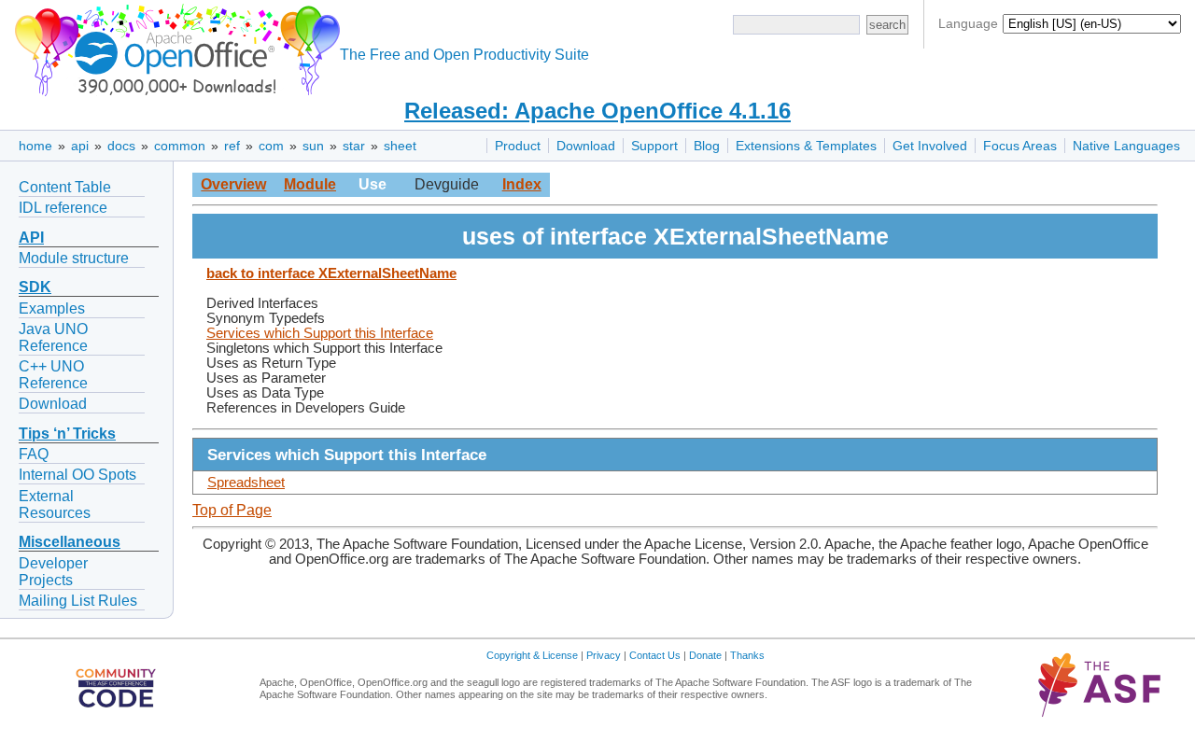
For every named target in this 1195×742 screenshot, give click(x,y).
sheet (400, 145)
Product (518, 145)
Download (585, 145)
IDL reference (63, 208)
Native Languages (1126, 145)
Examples (52, 308)
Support (654, 145)
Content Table (65, 187)
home (35, 145)
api (80, 145)
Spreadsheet (246, 482)
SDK (35, 287)
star (354, 145)
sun (313, 145)
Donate (705, 655)
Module (310, 184)
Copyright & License (532, 655)
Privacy (603, 655)
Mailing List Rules (78, 601)
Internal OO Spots (77, 475)
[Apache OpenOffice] (173, 47)
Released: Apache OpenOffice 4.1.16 (597, 110)
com (271, 145)
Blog (707, 145)
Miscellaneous (69, 542)
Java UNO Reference (53, 337)
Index (521, 184)
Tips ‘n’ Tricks (67, 433)
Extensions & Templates (806, 145)
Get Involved (930, 145)
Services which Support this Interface (319, 333)
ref (232, 145)
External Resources (55, 504)
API (31, 237)
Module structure (74, 258)
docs (121, 145)
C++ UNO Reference (53, 374)
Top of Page (232, 510)
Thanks (747, 655)
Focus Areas (1020, 145)
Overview (233, 184)
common (179, 145)
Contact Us (655, 655)
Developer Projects (53, 571)
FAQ (34, 454)
